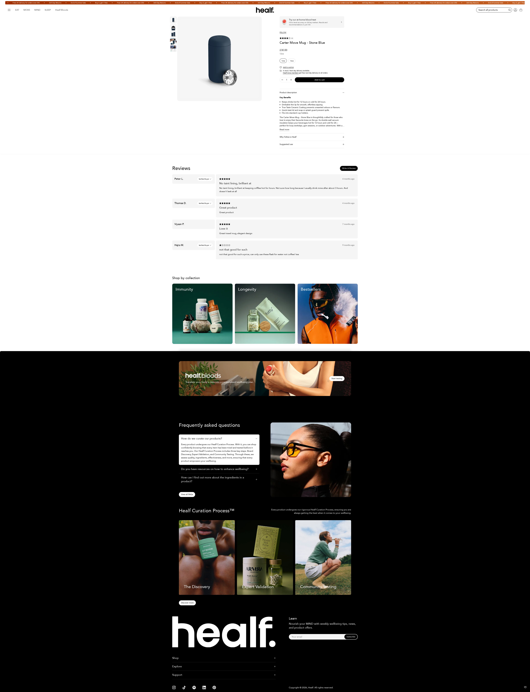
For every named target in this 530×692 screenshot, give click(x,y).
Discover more (187, 602)
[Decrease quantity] (282, 80)
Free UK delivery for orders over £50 (111, 3)
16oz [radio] (292, 61)
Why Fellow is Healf (288, 137)
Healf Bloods (61, 9)
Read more (284, 129)
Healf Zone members (291, 73)
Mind (37, 9)
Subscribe (351, 636)
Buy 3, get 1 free (82, 3)
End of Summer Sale (59, 3)
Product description (288, 92)
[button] (312, 38)
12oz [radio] (283, 61)
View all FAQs (187, 494)
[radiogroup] (312, 61)
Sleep (48, 9)
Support (177, 675)
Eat (17, 9)
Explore (177, 666)
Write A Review (349, 168)
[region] (219, 59)
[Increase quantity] (291, 80)
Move (26, 9)
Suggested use (286, 144)
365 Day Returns (36, 3)
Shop (175, 658)
